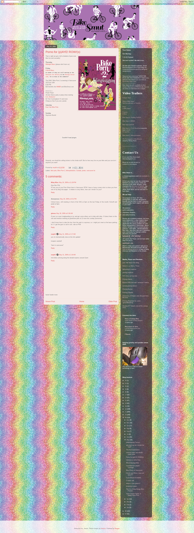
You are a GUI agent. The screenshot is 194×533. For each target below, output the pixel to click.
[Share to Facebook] (80, 168)
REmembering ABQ (132, 463)
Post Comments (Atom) (86, 308)
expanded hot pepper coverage (133, 466)
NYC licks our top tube (129, 276)
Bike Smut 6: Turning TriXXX (131, 117)
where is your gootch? (133, 483)
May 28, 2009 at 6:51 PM (68, 199)
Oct (128, 426)
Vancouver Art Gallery (53, 74)
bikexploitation (70, 170)
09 (126, 417)
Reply (53, 192)
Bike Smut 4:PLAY (128, 124)
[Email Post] (69, 167)
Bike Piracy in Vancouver (134, 470)
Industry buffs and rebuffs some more (134, 453)
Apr (128, 499)
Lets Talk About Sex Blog (130, 263)
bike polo (54, 170)
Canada (78, 170)
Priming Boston (127, 289)
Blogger (117, 528)
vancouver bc (91, 170)
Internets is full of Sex (133, 460)
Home (81, 301)
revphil (53, 234)
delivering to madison (129, 269)
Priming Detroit (127, 279)
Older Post (113, 301)
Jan (128, 507)
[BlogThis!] (76, 168)
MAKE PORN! (131, 236)
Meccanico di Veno (131, 326)
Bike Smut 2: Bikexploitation (131, 135)
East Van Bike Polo (52, 107)
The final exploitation (133, 450)
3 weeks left (130, 480)
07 (126, 514)
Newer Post (50, 301)
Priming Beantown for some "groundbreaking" (131, 302)
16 (126, 397)
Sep (128, 428)
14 (126, 403)
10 (126, 415)
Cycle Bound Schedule (133, 478)
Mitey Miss (54, 182)
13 (126, 406)
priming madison (127, 272)
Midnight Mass (50, 64)
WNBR (58, 87)
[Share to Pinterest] (82, 168)
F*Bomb (127, 334)
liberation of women (138, 186)
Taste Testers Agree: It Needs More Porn (133, 494)
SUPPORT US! (127, 243)
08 (126, 511)
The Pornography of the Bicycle (132, 139)
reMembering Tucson (133, 442)
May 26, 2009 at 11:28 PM (67, 182)
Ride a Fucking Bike (132, 319)
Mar (128, 502)
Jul (128, 434)
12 (126, 409)
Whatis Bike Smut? (126, 107)
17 (126, 395)
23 (126, 383)
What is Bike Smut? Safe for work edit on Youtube (131, 102)
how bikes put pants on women (132, 188)
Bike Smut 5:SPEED (128, 121)
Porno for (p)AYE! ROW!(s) (135, 457)
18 (126, 392)
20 (126, 386)
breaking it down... (132, 486)
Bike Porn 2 (61, 170)
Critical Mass (50, 70)
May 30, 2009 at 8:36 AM (64, 213)
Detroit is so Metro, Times (130, 266)
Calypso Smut (126, 98)
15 (126, 400)
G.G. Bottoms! (50, 97)
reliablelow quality (126, 131)
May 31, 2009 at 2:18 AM (67, 255)
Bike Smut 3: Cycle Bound (130, 128)
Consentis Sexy (125, 113)
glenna (53, 213)
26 (126, 380)
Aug (128, 431)
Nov (128, 423)
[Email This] (73, 168)
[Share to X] (78, 168)
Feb (128, 505)
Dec (128, 420)
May (128, 440)
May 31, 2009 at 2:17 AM (67, 234)
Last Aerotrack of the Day (132, 328)
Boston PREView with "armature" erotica (135, 282)
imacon (103, 528)
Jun (128, 437)
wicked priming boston (129, 286)
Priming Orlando (127, 292)
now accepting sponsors (130, 249)
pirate (84, 170)
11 (126, 412)
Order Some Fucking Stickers (134, 320)
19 (126, 389)
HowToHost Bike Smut (129, 81)
